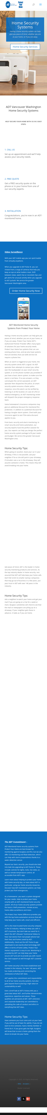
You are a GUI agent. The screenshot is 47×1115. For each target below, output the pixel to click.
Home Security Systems (25, 25)
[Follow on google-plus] (28, 1099)
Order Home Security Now (26, 290)
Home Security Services (25, 46)
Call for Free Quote (23, 229)
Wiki (19, 1084)
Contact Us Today (23, 819)
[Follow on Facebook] (19, 1099)
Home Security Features (27, 553)
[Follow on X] (23, 1099)
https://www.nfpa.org (29, 672)
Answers (26, 1084)
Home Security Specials (27, 704)
